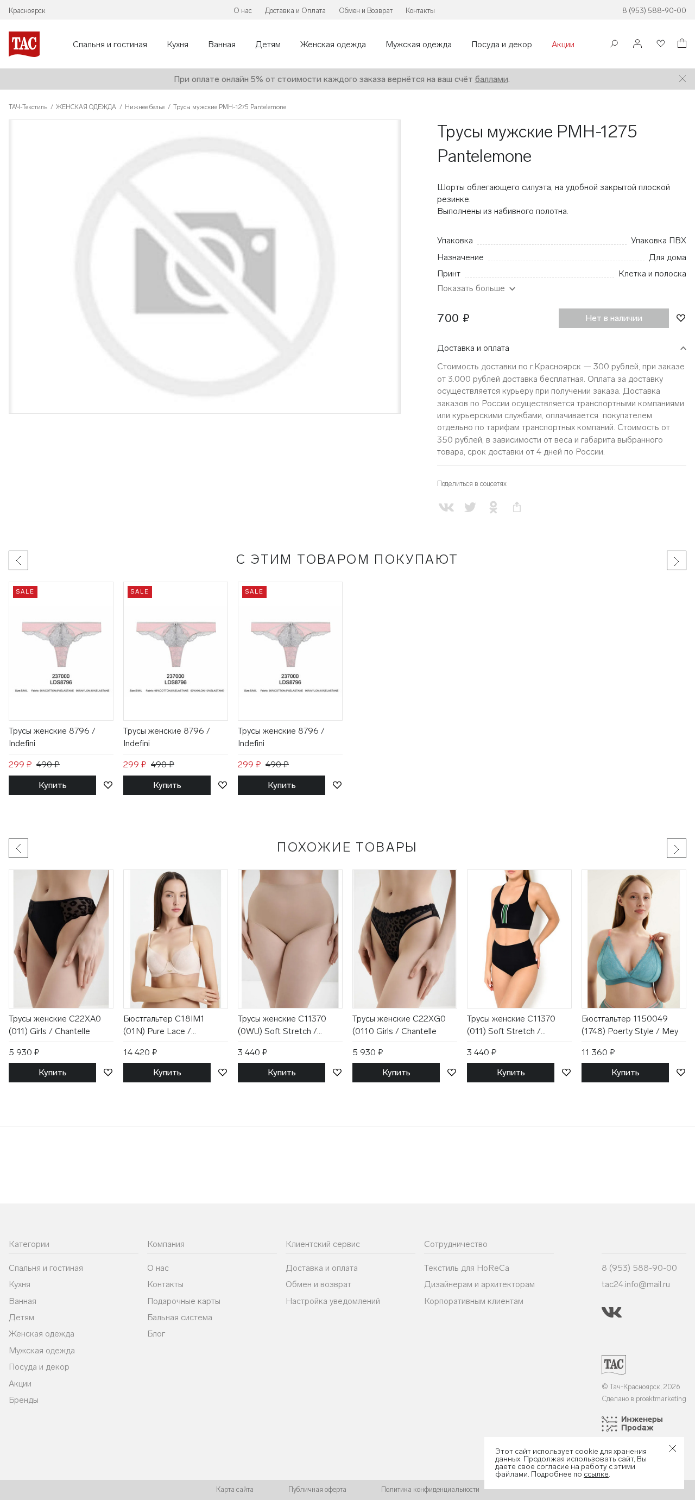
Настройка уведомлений (333, 1301)
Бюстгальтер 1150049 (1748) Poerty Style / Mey (630, 1024)
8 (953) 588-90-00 (654, 11)
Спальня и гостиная (110, 44)
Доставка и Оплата (295, 11)
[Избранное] (659, 44)
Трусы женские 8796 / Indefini (52, 737)
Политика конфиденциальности (430, 1489)
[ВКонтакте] (446, 506)
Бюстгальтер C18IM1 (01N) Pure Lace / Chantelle (164, 1025)
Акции (563, 44)
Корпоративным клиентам (473, 1301)
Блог (156, 1333)
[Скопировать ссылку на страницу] (516, 506)
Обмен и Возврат (366, 11)
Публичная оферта (317, 1489)
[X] (469, 506)
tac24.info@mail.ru (636, 1284)
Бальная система (179, 1317)
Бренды (24, 1400)
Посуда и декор (501, 44)
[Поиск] (614, 44)
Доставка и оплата (473, 348)
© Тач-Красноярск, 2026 (641, 1387)
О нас (242, 11)
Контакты (420, 11)
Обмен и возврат (318, 1284)
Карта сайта (235, 1489)
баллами (491, 79)
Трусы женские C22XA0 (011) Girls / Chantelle (55, 1024)
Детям (268, 44)
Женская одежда (333, 44)
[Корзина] (680, 44)
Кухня (177, 44)
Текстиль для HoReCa (466, 1268)
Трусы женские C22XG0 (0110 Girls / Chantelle (399, 1024)
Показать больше (471, 288)
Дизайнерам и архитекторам (479, 1284)
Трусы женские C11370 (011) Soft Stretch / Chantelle (511, 1025)
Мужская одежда (419, 44)
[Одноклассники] (493, 506)
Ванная (222, 44)
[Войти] (637, 44)
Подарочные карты (183, 1301)
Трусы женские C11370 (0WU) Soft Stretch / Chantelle (282, 1025)
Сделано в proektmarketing (644, 1399)
